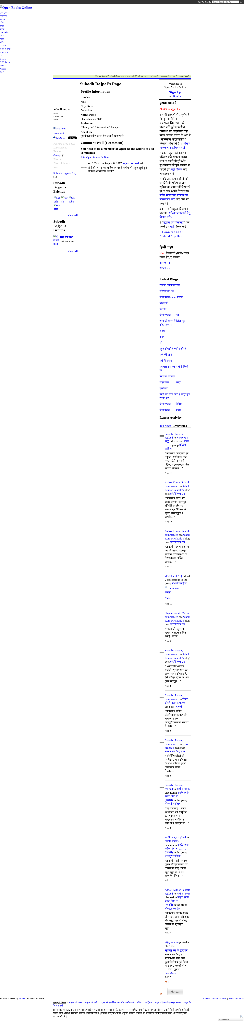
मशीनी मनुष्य (166, 360)
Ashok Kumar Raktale (177, 482)
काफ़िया (148, 1002)
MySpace (61, 137)
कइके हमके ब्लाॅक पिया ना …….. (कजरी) (177, 796)
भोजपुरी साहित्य (172, 803)
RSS (161, 994)
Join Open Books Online (95, 157)
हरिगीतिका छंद (167, 291)
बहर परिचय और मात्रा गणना (168, 1002)
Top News (165, 425)
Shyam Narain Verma (177, 613)
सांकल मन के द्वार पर (170, 285)
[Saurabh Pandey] (72, 199)
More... (175, 991)
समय (162, 336)
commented (171, 486)
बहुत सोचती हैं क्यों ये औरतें (173, 348)
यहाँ (172, 226)
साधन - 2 (165, 268)
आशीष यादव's (183, 788)
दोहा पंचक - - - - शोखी (171, 297)
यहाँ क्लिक (176, 169)
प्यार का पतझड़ (167, 376)
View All (73, 215)
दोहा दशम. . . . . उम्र (170, 382)
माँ (161, 342)
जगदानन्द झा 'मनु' (173, 575)
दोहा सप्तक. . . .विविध (171, 404)
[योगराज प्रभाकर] (57, 207)
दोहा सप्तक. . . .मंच (169, 315)
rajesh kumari (131, 163)
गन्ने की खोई (166, 354)
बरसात (163, 308)
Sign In (208, 2)
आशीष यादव (171, 837)
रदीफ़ (139, 1002)
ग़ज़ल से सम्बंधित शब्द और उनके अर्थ (117, 1002)
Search (241, 2)
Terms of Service (236, 998)
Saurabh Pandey (174, 433)
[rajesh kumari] (64, 199)
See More (170, 973)
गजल (186, 441)
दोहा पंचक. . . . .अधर (170, 410)
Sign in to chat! (224, 1019)
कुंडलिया (164, 388)
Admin (22, 998)
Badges (206, 998)
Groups (57, 155)
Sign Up (201, 2)
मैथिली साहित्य (179, 583)
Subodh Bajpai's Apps (65, 173)
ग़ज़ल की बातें (91, 1002)
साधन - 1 (165, 262)
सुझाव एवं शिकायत (173, 222)
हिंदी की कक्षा (66, 237)
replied (169, 437)
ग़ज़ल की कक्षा (75, 1002)
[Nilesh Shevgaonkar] (57, 199)
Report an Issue (219, 998)
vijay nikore (172, 942)
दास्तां (162, 330)
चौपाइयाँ (164, 303)
